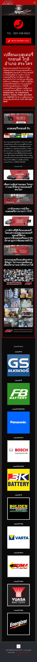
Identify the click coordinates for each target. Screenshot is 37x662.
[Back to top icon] (18, 646)
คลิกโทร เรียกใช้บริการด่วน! (20, 41)
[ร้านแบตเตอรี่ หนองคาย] (7, 2)
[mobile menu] (34, 2)
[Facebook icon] (18, 655)
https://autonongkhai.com (22, 652)
